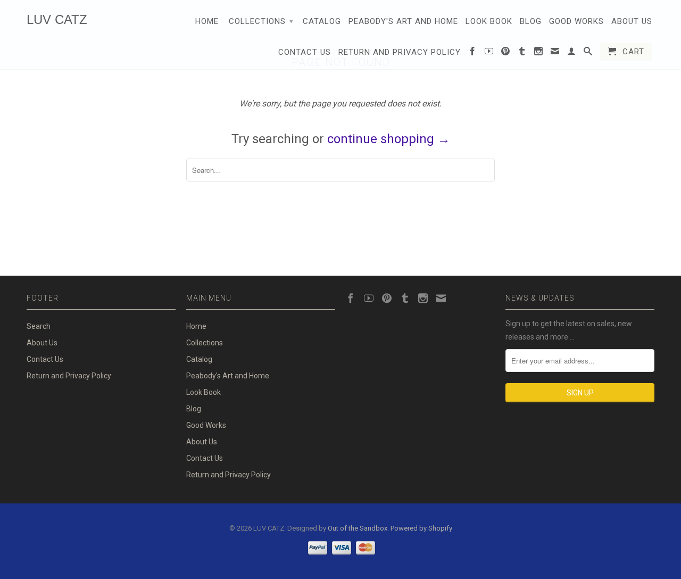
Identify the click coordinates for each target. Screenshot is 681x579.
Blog (531, 21)
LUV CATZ (57, 19)
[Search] (588, 53)
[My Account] (571, 53)
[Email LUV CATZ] (555, 53)
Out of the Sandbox (357, 528)
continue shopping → (388, 138)
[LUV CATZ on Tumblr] (522, 53)
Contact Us (304, 52)
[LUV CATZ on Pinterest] (505, 53)
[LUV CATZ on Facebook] (472, 53)
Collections (261, 21)
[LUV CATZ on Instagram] (538, 53)
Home (207, 21)
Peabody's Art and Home (403, 21)
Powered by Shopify (421, 528)
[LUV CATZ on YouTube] (489, 53)
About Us (631, 21)
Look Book (489, 21)
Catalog (322, 21)
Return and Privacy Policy (399, 52)
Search (39, 326)
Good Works (576, 21)
